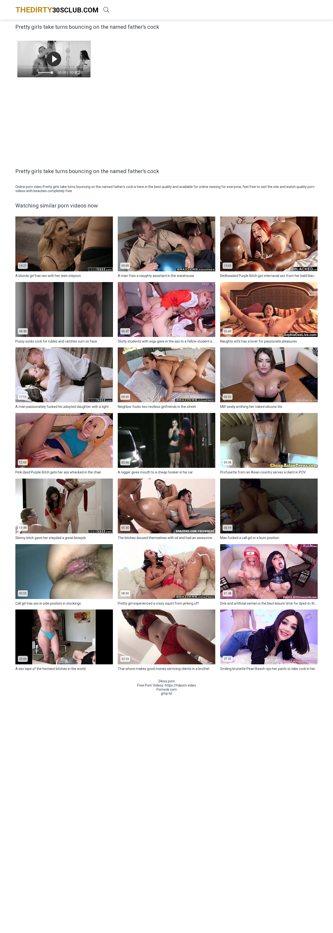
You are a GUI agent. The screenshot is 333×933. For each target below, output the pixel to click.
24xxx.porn (166, 681)
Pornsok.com (167, 689)
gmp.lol (166, 693)
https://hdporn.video (180, 685)
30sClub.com (56, 9)
